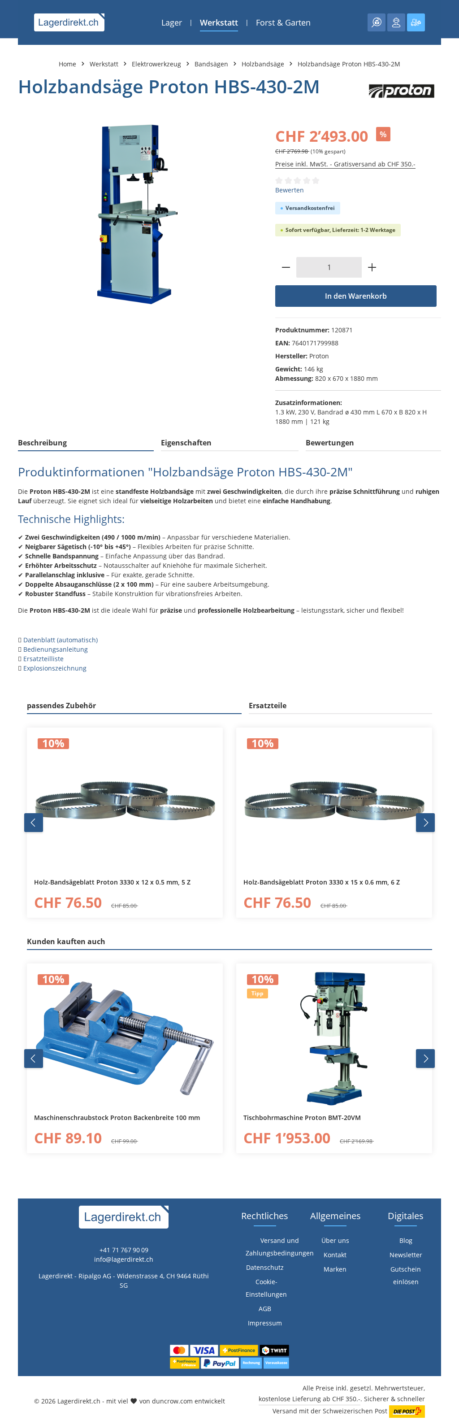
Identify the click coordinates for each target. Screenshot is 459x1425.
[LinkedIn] (11, 880)
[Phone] (11, 898)
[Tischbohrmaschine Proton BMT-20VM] (334, 1039)
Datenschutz (265, 1267)
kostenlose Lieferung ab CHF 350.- (309, 1398)
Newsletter (406, 1255)
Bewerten (289, 190)
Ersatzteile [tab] (267, 705)
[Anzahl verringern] (285, 267)
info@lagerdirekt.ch (123, 1259)
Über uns (335, 1240)
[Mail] (11, 916)
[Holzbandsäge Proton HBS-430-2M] (137, 214)
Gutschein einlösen (405, 1275)
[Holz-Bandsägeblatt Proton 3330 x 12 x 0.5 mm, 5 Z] (125, 803)
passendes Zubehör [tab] (61, 705)
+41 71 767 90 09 (124, 1250)
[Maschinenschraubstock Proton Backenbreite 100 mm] (125, 1039)
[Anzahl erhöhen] (372, 267)
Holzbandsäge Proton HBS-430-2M (349, 64)
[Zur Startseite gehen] (69, 22)
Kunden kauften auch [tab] (66, 941)
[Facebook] (11, 862)
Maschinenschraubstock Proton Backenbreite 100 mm (117, 1118)
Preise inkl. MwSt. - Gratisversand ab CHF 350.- (345, 164)
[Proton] (401, 91)
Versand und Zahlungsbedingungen (280, 1246)
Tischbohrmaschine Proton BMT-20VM (302, 1118)
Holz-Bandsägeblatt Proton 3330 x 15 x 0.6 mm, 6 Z (321, 882)
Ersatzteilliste (43, 658)
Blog (405, 1240)
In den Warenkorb (356, 296)
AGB (265, 1308)
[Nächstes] (425, 822)
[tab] (86, 443)
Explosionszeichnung (55, 668)
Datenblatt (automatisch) (60, 640)
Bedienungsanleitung (55, 649)
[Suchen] (376, 22)
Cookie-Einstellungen (266, 1288)
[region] (137, 214)
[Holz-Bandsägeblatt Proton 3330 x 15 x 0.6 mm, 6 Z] (334, 803)
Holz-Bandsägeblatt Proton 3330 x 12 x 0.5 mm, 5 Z (112, 882)
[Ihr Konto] (396, 22)
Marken (335, 1269)
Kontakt (335, 1255)
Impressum (265, 1323)
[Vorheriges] (33, 822)
